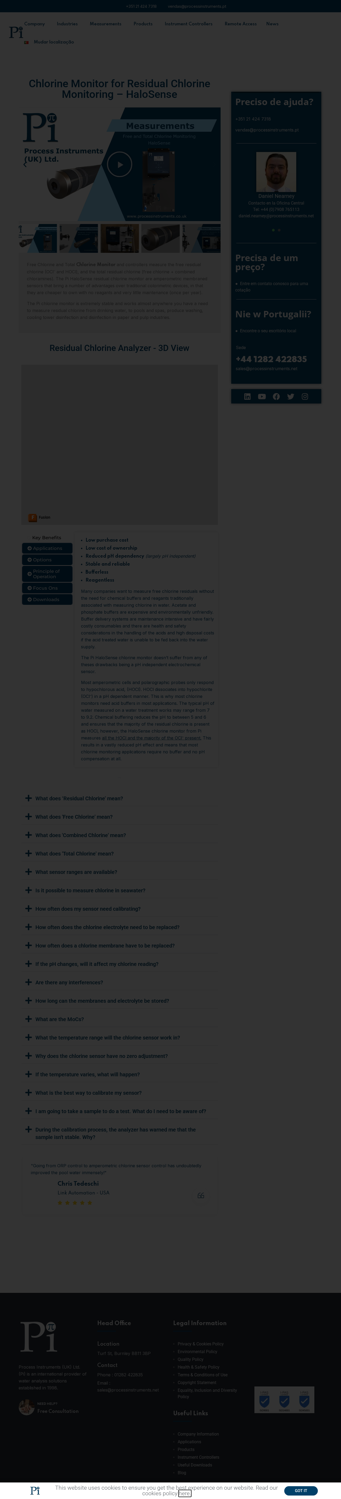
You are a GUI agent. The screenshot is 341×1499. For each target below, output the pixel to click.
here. (185, 1493)
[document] (170, 749)
